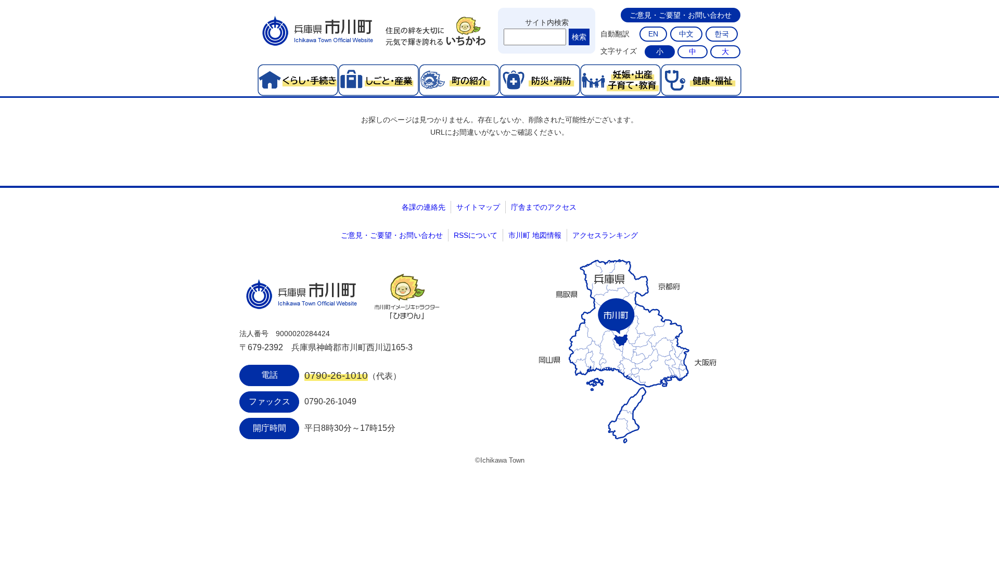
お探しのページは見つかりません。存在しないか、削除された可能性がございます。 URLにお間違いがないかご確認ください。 (499, 126)
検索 (579, 37)
